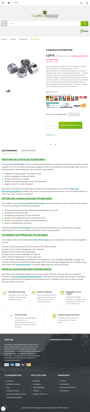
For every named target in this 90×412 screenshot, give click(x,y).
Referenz (49, 92)
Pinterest (56, 144)
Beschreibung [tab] (9, 150)
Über (8, 387)
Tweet (52, 144)
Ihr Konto (63, 381)
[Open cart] (3, 408)
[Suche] (84, 23)
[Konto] (87, 3)
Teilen (47, 144)
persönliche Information (68, 387)
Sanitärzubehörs (23, 265)
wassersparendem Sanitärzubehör (27, 277)
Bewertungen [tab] (28, 150)
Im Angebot (37, 384)
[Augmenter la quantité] (55, 125)
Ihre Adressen (64, 391)
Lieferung (9, 381)
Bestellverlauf (64, 384)
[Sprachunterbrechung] (9, 3)
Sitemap (36, 391)
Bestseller (36, 381)
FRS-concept (63, 408)
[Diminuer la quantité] (47, 125)
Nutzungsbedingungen (14, 397)
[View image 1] (8, 90)
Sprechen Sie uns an (40, 394)
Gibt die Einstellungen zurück (16, 394)
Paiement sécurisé (12, 391)
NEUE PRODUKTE (38, 387)
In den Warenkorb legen (70, 125)
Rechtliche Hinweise (13, 384)
